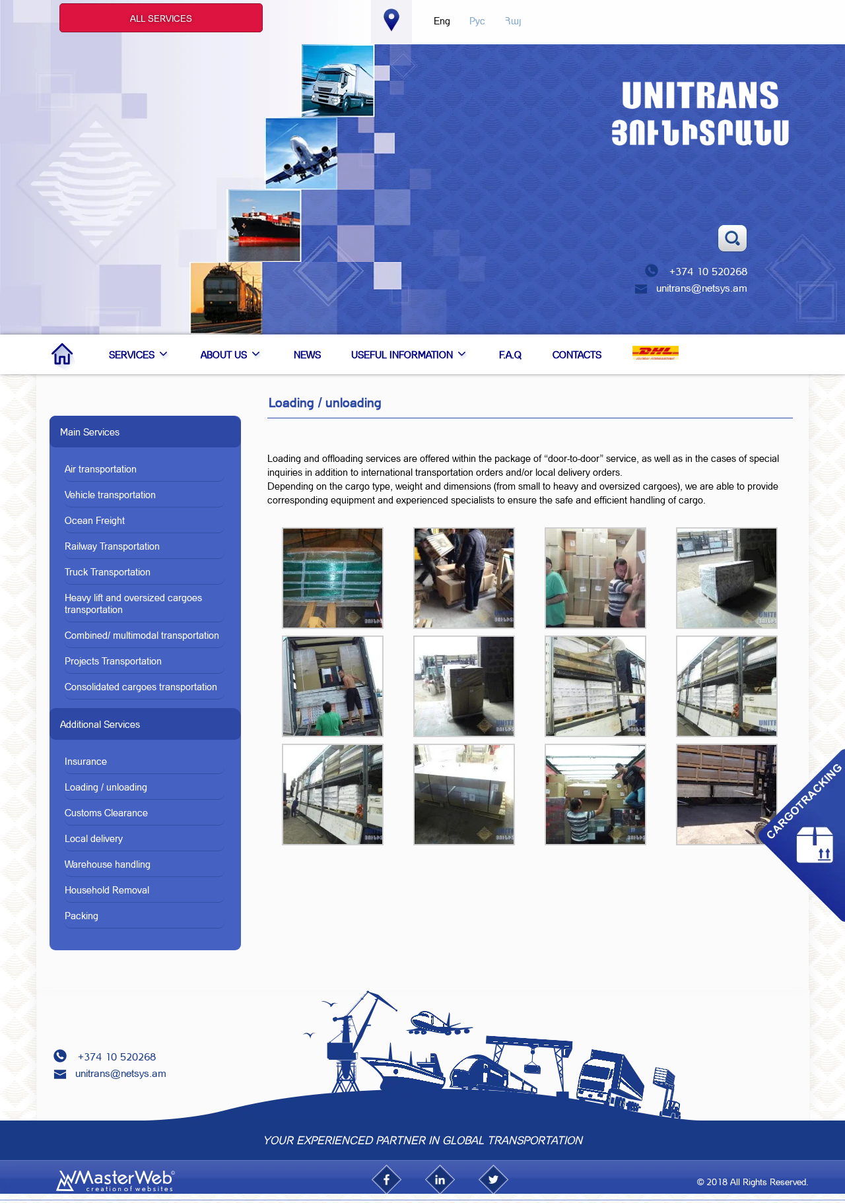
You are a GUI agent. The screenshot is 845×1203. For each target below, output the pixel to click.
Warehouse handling (108, 864)
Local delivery (94, 838)
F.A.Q (510, 354)
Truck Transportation (108, 571)
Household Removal (107, 889)
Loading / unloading (106, 787)
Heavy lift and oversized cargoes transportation (133, 603)
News (307, 354)
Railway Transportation (112, 546)
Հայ (513, 20)
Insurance (86, 761)
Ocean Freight (95, 520)
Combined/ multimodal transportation (142, 635)
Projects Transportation (113, 661)
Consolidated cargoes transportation (141, 686)
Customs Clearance (106, 812)
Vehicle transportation (110, 494)
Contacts (577, 354)
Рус (477, 20)
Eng (442, 20)
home (64, 354)
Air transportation (101, 468)
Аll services (161, 18)
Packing (81, 915)
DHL (655, 347)
